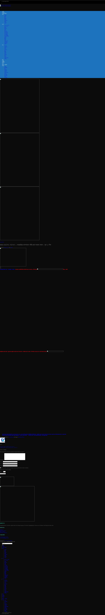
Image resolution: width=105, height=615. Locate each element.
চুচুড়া (5, 50)
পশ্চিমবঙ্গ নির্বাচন (4, 13)
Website (1, 465)
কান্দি (5, 55)
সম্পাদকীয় (5, 77)
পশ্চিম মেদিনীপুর (6, 36)
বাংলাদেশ (5, 69)
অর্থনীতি (3, 61)
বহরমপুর (5, 54)
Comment (2, 459)
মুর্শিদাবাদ (5, 28)
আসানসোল (5, 46)
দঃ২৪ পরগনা (6, 26)
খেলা (2, 63)
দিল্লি (5, 19)
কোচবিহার (5, 576)
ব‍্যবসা (3, 60)
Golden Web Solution (8, 540)
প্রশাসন (5, 71)
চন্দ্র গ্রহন (5, 74)
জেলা (3, 24)
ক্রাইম (5, 76)
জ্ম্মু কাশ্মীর (5, 67)
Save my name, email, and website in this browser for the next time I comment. (14, 467)
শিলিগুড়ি (5, 45)
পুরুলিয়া (5, 37)
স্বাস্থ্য (5, 66)
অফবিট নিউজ (6, 72)
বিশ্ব (2, 59)
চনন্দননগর (5, 49)
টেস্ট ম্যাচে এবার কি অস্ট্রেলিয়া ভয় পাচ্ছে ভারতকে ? (7, 446)
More (3, 65)
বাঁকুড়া (5, 38)
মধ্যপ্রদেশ (5, 20)
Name (1, 461)
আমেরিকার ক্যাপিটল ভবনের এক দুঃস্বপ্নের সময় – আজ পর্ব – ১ (9, 447)
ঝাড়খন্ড (5, 18)
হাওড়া (5, 29)
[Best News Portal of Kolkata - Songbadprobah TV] (5, 6)
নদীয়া (5, 27)
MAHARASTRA (21, 437)
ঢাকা (5, 68)
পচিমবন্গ (5, 15)
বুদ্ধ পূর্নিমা (5, 75)
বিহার (5, 16)
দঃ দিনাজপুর (6, 34)
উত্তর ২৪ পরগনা (6, 25)
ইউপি (5, 17)
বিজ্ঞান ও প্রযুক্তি (4, 64)
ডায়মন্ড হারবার (6, 57)
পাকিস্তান (5, 70)
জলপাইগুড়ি (5, 577)
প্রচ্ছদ (3, 11)
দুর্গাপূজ (5, 73)
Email (1, 463)
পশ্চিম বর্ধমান (6, 32)
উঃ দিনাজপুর (6, 33)
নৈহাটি (5, 51)
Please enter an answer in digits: (5, 469)
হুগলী (5, 30)
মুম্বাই (5, 21)
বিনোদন (3, 62)
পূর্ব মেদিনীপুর (6, 35)
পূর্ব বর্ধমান (5, 31)
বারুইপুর (5, 58)
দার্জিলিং (5, 43)
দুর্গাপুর (5, 47)
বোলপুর (5, 56)
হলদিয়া (5, 52)
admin (11, 247)
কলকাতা (3, 12)
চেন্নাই (5, 22)
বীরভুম (5, 573)
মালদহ (5, 53)
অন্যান (5, 23)
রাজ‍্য (3, 14)
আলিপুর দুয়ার (6, 575)
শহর (2, 44)
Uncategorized (11, 437)
